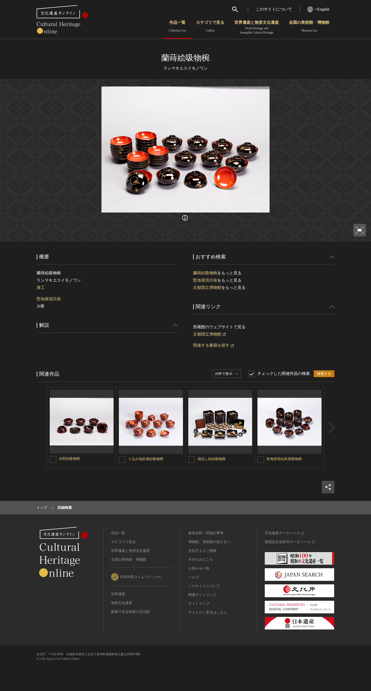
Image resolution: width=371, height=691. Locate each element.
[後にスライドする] (329, 427)
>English (322, 9)
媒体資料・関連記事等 (206, 533)
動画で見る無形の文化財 (130, 612)
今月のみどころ (200, 559)
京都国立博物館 (207, 287)
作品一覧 (177, 26)
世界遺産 (118, 594)
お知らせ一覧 (198, 568)
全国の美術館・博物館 (309, 26)
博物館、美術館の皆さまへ (209, 542)
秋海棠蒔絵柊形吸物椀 (284, 459)
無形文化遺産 (121, 603)
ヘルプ (193, 577)
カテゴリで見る (210, 26)
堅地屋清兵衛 (49, 299)
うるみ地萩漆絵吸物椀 (145, 459)
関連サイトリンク (202, 595)
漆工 (41, 287)
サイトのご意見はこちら (207, 612)
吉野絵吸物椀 (69, 459)
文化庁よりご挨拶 (202, 551)
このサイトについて (274, 9)
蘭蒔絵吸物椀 (205, 273)
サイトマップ (198, 604)
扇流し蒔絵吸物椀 (211, 459)
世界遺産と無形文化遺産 (256, 27)
